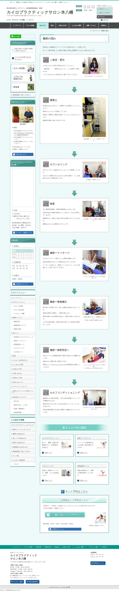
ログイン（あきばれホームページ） (10, 590)
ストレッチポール (59, 364)
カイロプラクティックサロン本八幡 (59, 587)
